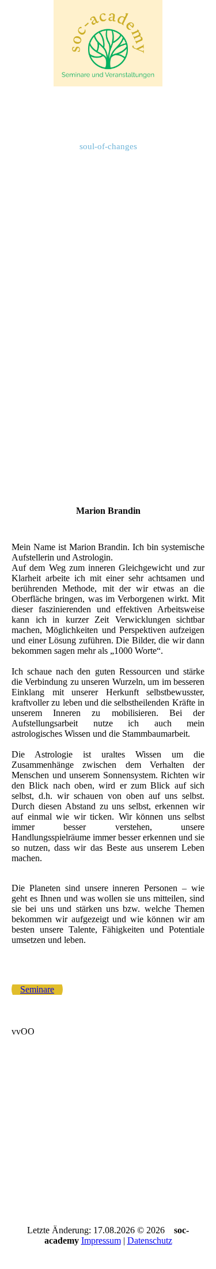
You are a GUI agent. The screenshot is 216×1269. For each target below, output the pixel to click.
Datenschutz (149, 1240)
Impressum (101, 1240)
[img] (108, 43)
